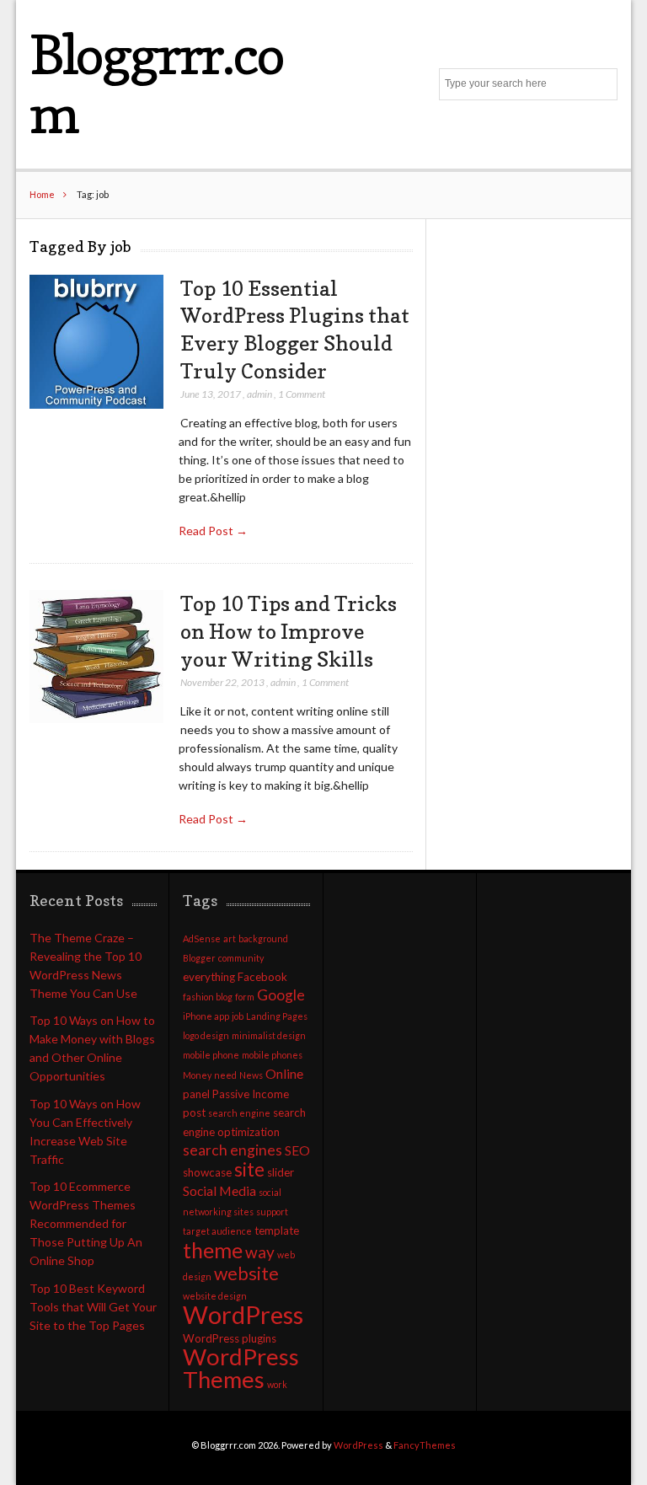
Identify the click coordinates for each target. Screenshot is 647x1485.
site (249, 1169)
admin (259, 394)
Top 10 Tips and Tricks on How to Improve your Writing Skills (288, 631)
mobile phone (211, 1054)
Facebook (262, 977)
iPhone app (206, 1016)
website (246, 1273)
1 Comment (301, 394)
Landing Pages (276, 1016)
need (225, 1075)
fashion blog (208, 996)
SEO (297, 1150)
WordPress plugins (229, 1338)
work (277, 1384)
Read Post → (213, 530)
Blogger (199, 957)
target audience (217, 1230)
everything (209, 977)
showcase (207, 1172)
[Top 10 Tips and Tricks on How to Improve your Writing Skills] (96, 656)
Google (281, 995)
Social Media (219, 1190)
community (241, 957)
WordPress (243, 1314)
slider (280, 1172)
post (194, 1112)
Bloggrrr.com (156, 84)
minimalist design (269, 1035)
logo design (206, 1035)
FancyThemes (424, 1444)
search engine (239, 1112)
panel (196, 1094)
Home (42, 194)
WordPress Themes (241, 1368)
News (251, 1075)
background (263, 938)
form (244, 996)
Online (284, 1073)
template (276, 1230)
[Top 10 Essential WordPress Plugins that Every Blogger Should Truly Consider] (96, 342)
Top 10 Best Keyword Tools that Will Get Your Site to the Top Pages (93, 1306)
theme (213, 1250)
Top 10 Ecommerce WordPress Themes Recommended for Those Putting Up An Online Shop (85, 1223)
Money (197, 1075)
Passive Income (250, 1094)
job (237, 1016)
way (260, 1252)
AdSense (202, 938)
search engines (232, 1150)
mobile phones (272, 1054)
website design (215, 1295)
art (229, 938)
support (272, 1211)
